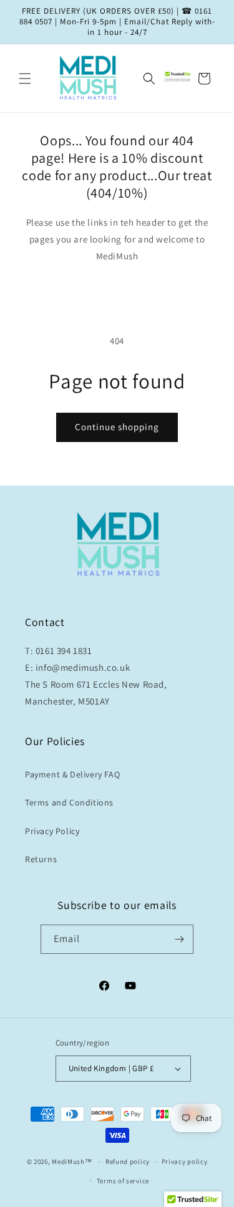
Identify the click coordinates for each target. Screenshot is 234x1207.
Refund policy (127, 1161)
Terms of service (123, 1180)
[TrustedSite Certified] (178, 76)
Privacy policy (185, 1161)
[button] (25, 78)
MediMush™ (72, 1161)
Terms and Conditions (69, 802)
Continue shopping (117, 427)
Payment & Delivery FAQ (72, 774)
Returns (41, 859)
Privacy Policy (52, 831)
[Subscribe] (179, 939)
